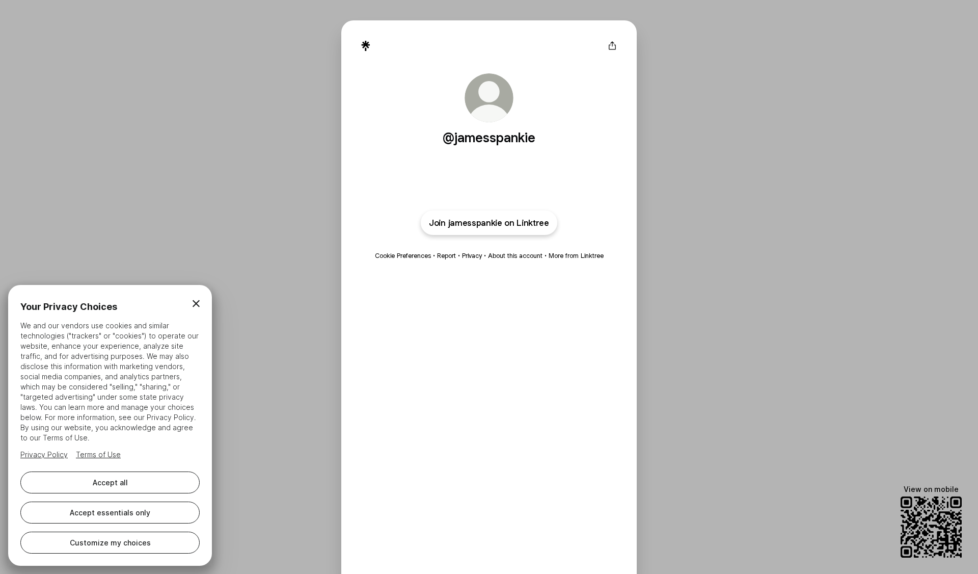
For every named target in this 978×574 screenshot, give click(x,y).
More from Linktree (576, 255)
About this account (515, 255)
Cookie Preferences (403, 255)
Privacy (472, 255)
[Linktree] (366, 46)
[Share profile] (612, 46)
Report (446, 255)
